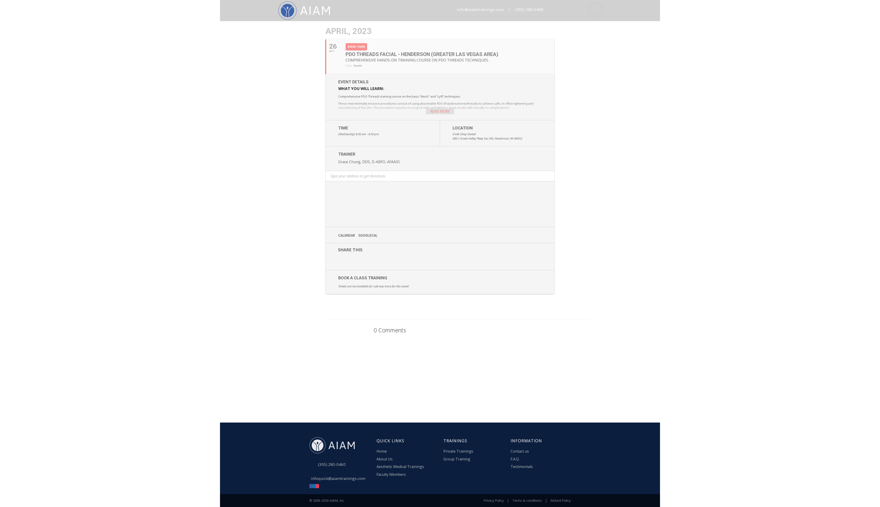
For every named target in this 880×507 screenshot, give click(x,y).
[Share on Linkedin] (363, 260)
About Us (385, 459)
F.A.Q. (515, 459)
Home (382, 451)
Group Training (456, 459)
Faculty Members (391, 474)
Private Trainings (458, 451)
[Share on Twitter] (349, 260)
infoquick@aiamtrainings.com (338, 478)
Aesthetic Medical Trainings (400, 466)
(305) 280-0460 (529, 9)
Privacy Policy (494, 500)
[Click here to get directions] (440, 180)
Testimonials (522, 466)
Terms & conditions (527, 500)
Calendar (346, 235)
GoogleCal (367, 235)
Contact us (520, 451)
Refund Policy (560, 500)
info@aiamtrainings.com (480, 9)
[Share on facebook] (336, 260)
